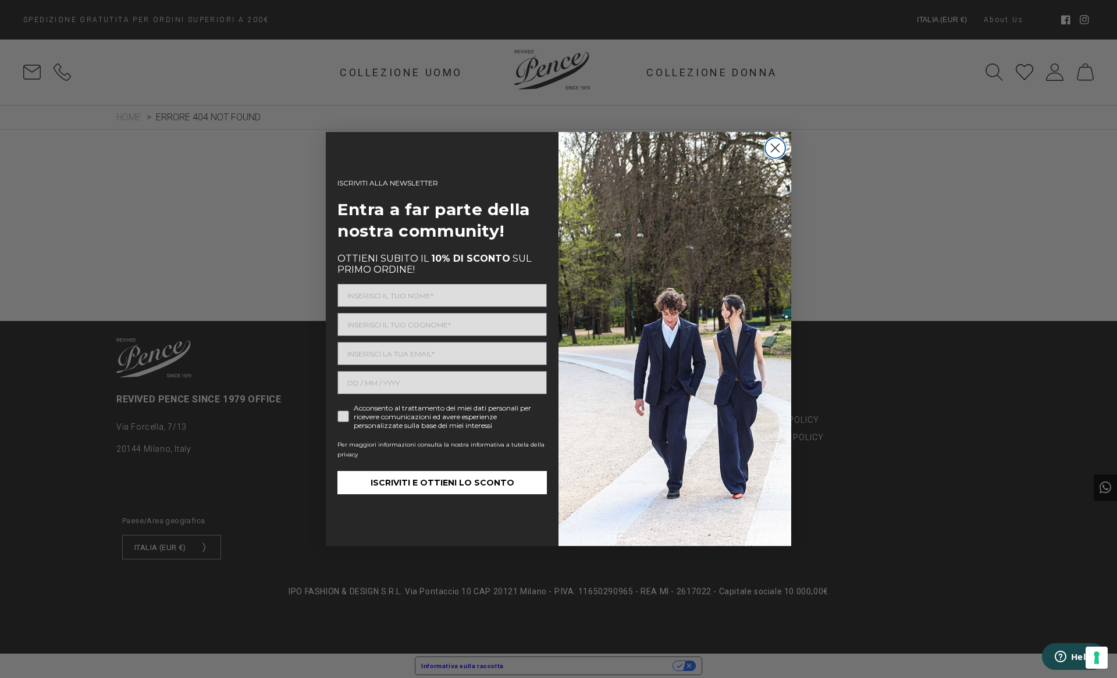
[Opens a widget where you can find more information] (1073, 657)
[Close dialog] (775, 148)
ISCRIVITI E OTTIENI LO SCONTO (442, 482)
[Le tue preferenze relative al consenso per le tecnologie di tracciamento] (1097, 658)
